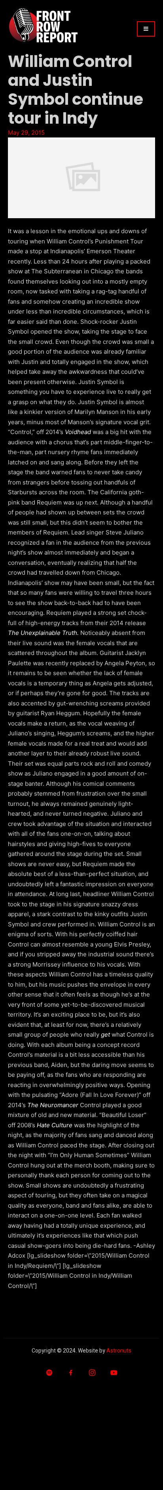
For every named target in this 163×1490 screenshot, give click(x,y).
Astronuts (118, 1351)
